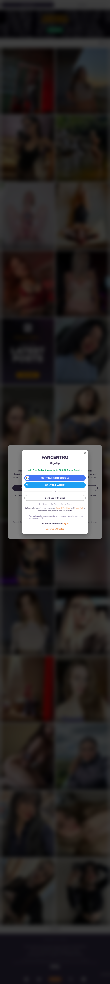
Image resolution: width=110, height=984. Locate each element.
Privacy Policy (79, 508)
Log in (65, 524)
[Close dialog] (85, 453)
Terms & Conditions (63, 508)
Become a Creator (55, 529)
